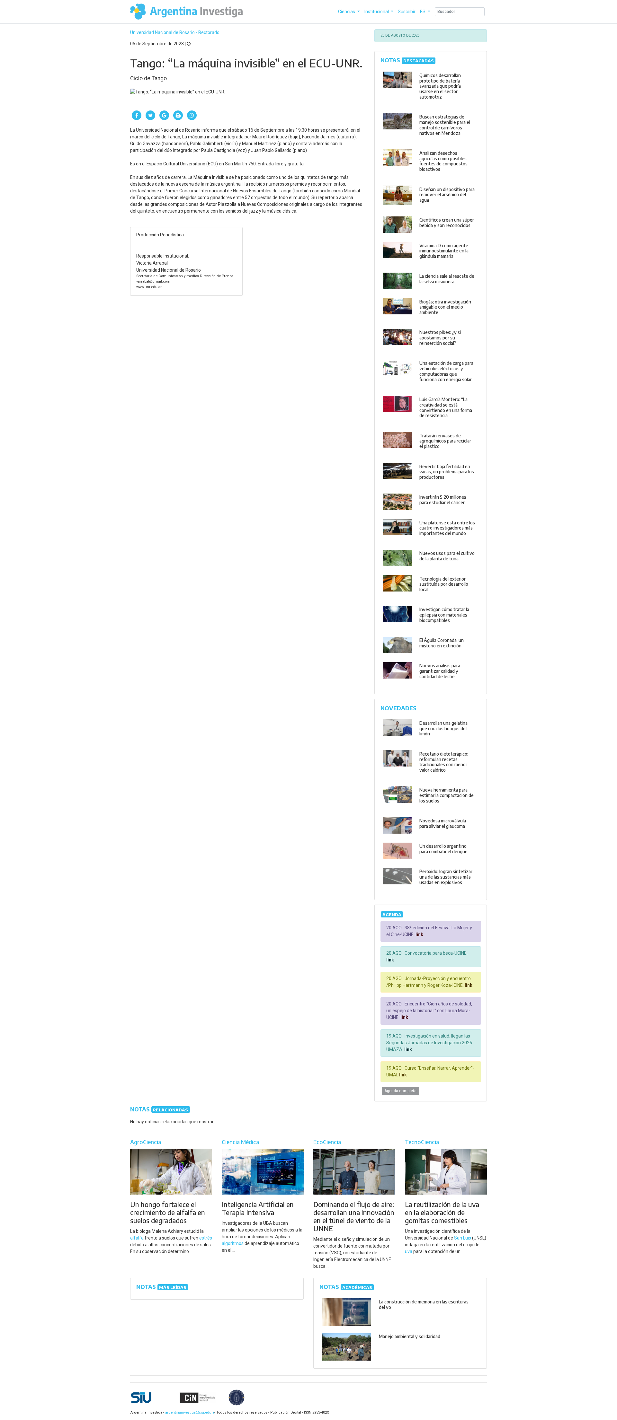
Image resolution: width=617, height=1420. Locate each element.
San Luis (462, 1237)
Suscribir (407, 11)
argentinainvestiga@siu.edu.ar (189, 1412)
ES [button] (423, 11)
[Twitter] (150, 115)
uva (408, 1251)
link (419, 934)
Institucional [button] (377, 11)
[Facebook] (136, 115)
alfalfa (137, 1237)
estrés (205, 1237)
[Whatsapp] (192, 115)
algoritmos (233, 1243)
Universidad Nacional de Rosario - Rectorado (174, 32)
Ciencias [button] (347, 11)
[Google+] (164, 115)
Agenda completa (400, 1091)
